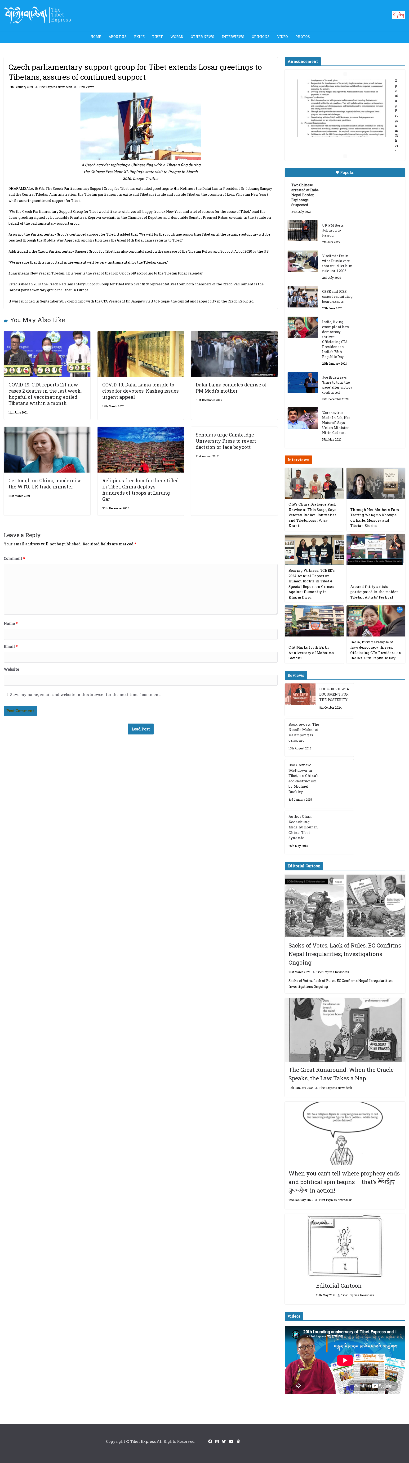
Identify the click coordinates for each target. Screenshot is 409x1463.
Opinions (261, 36)
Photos (302, 36)
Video (282, 36)
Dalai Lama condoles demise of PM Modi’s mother (231, 387)
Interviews (233, 36)
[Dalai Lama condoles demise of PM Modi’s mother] (234, 334)
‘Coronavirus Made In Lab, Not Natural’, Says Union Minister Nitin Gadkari (336, 422)
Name (11, 623)
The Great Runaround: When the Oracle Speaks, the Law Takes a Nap (341, 1074)
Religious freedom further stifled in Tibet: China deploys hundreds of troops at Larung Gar (140, 489)
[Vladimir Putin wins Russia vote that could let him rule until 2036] (303, 261)
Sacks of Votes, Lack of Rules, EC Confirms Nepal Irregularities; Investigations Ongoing (345, 954)
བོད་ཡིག (398, 14)
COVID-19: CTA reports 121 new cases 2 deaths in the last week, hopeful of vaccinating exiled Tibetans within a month (45, 393)
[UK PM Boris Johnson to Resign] (303, 230)
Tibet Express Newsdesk (55, 87)
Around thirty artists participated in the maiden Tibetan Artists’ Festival (374, 591)
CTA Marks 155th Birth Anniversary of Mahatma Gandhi (311, 652)
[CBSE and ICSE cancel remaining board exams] (303, 296)
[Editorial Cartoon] (345, 1245)
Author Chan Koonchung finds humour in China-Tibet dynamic (303, 827)
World (176, 36)
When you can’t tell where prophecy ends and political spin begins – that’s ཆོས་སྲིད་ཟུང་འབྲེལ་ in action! (344, 1182)
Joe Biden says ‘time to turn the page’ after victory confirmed (337, 385)
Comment (14, 558)
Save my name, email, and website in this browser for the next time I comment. (85, 694)
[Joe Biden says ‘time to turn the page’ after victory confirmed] (303, 382)
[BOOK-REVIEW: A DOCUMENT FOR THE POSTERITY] (300, 699)
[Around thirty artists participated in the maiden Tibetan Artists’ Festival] (376, 549)
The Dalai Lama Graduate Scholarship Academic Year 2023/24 (343, 85)
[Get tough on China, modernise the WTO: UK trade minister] (47, 429)
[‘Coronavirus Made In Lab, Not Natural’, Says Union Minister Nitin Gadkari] (303, 418)
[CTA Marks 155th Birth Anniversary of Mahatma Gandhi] (314, 620)
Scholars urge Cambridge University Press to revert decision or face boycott (226, 441)
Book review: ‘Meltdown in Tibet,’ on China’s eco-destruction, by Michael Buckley (304, 778)
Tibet (157, 36)
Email (11, 646)
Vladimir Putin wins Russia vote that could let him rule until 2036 (337, 263)
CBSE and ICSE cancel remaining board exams (337, 296)
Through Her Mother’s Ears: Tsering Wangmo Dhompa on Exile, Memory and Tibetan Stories (375, 517)
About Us (118, 36)
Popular (347, 172)
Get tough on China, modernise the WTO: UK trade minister (45, 483)
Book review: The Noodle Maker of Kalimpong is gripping (304, 732)
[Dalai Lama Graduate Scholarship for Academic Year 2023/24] (339, 138)
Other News (202, 36)
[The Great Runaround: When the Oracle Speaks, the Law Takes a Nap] (345, 1029)
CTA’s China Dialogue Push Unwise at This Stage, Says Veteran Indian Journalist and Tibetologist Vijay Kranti (313, 515)
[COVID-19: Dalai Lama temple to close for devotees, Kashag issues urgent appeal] (141, 334)
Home (95, 36)
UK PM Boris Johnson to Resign (333, 230)
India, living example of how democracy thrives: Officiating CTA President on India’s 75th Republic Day (335, 339)
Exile (139, 36)
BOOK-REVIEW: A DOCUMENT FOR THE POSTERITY (334, 694)
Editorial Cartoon (339, 1285)
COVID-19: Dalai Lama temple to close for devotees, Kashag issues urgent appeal (140, 390)
